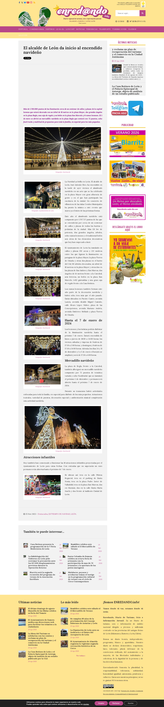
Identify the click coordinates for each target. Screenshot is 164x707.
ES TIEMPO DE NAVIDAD (59, 514)
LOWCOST (70, 29)
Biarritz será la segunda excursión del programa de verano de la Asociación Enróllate (42, 575)
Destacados (43, 514)
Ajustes (131, 703)
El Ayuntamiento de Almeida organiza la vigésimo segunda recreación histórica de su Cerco (84, 644)
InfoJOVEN (22, 35)
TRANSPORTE (105, 29)
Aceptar (101, 703)
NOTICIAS (80, 29)
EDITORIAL (23, 29)
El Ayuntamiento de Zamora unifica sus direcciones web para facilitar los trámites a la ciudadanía (42, 623)
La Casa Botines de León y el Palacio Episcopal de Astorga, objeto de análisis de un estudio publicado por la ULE (127, 65)
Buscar (143, 13)
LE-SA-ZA (60, 29)
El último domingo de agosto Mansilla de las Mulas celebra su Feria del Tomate (42, 610)
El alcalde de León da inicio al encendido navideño (62, 50)
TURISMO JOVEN (119, 29)
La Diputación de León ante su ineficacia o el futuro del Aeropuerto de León (84, 632)
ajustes (86, 704)
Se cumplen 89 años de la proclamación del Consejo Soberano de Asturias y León (83, 621)
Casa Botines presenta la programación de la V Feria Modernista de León (43, 546)
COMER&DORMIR (37, 29)
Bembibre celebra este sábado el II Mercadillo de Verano (83, 546)
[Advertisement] (62, 86)
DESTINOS (50, 29)
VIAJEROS (132, 29)
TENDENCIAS (91, 29)
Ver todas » (80, 656)
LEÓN (73, 514)
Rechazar (116, 703)
